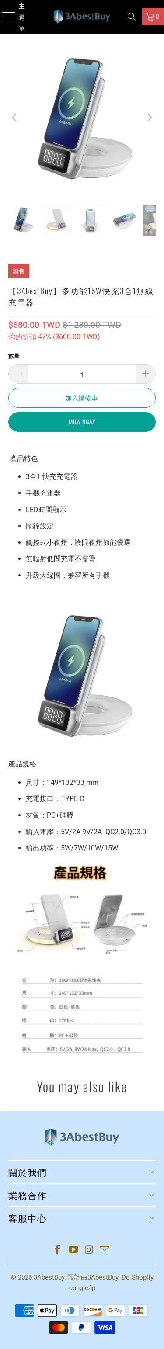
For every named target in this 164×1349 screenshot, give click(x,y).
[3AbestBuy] (82, 17)
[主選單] (5, 17)
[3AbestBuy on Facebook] (58, 1250)
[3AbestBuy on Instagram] (89, 1250)
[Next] (149, 117)
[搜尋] (131, 16)
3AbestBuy (49, 1277)
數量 (14, 356)
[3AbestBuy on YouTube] (73, 1250)
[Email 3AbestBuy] (105, 1250)
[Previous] (15, 117)
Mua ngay (82, 421)
